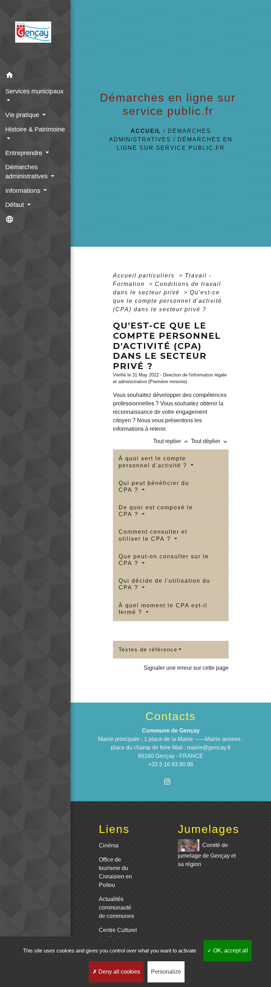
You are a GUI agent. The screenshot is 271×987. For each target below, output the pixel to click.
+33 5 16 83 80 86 (170, 764)
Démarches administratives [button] (27, 172)
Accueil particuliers (145, 275)
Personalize (166, 972)
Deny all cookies (118, 972)
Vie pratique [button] (23, 114)
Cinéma (109, 845)
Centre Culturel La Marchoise (118, 934)
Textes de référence (148, 649)
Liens (114, 829)
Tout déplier (210, 441)
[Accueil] (35, 34)
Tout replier (171, 441)
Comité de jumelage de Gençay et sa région (207, 854)
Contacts (170, 716)
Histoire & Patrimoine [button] (35, 129)
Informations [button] (23, 190)
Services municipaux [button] (34, 91)
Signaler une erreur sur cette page (186, 668)
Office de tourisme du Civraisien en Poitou (115, 872)
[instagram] (170, 781)
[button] (35, 76)
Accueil (146, 131)
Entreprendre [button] (24, 153)
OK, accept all (230, 951)
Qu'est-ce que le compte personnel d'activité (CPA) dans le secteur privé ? (167, 300)
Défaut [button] (15, 204)
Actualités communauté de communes (116, 907)
